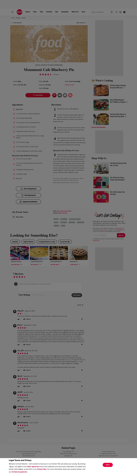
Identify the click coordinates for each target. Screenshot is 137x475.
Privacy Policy (41, 469)
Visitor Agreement (33, 467)
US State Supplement (19, 472)
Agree (108, 465)
